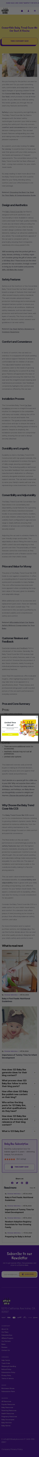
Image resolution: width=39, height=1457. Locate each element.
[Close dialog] (37, 717)
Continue (10, 734)
